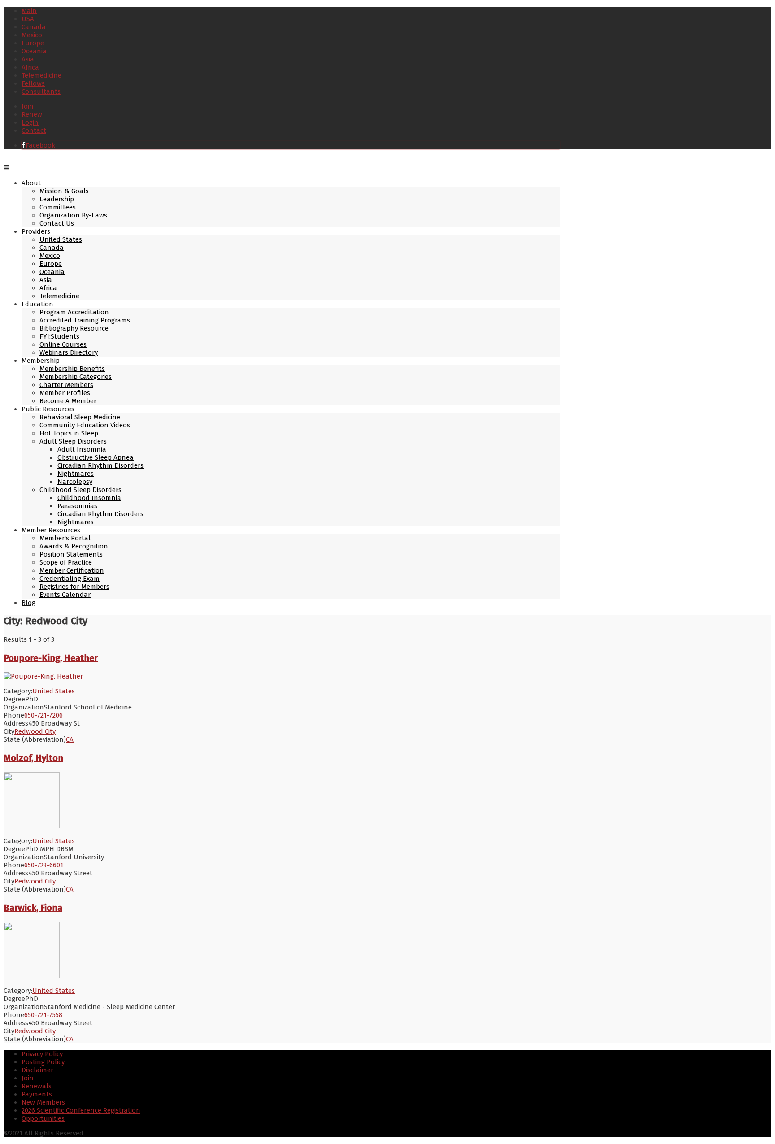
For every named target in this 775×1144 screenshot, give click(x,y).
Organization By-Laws (73, 215)
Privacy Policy (42, 1054)
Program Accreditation (74, 312)
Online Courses (63, 344)
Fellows (33, 83)
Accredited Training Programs (84, 320)
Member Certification (71, 570)
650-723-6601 (43, 865)
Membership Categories (75, 377)
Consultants (41, 91)
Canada (34, 27)
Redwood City (35, 731)
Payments (37, 1094)
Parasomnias (77, 506)
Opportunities (43, 1118)
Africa (30, 67)
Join (28, 106)
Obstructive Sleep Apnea (95, 457)
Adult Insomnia (81, 449)
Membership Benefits (72, 369)
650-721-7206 (43, 715)
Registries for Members (74, 587)
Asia (28, 59)
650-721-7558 (43, 1015)
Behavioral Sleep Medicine (79, 417)
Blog (28, 603)
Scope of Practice (65, 562)
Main (29, 11)
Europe (33, 43)
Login (30, 122)
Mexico (32, 35)
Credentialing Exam (69, 578)
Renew (32, 114)
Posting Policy (43, 1062)
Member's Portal (65, 538)
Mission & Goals (64, 191)
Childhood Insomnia (89, 498)
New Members (43, 1102)
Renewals (37, 1086)
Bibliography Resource (74, 328)
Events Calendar (65, 595)
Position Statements (71, 554)
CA (70, 739)
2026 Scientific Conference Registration (81, 1110)
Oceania (34, 51)
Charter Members (66, 385)
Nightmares (75, 474)
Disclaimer (37, 1070)
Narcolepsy (74, 482)
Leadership (56, 199)
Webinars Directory (68, 352)
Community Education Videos (84, 425)
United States (60, 239)
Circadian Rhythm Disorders (100, 465)
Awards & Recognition (73, 546)
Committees (57, 207)
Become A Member (67, 401)
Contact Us (56, 223)
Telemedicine (41, 75)
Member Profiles (64, 393)
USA (28, 19)
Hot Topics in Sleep (68, 433)
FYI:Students (59, 336)
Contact (34, 130)
